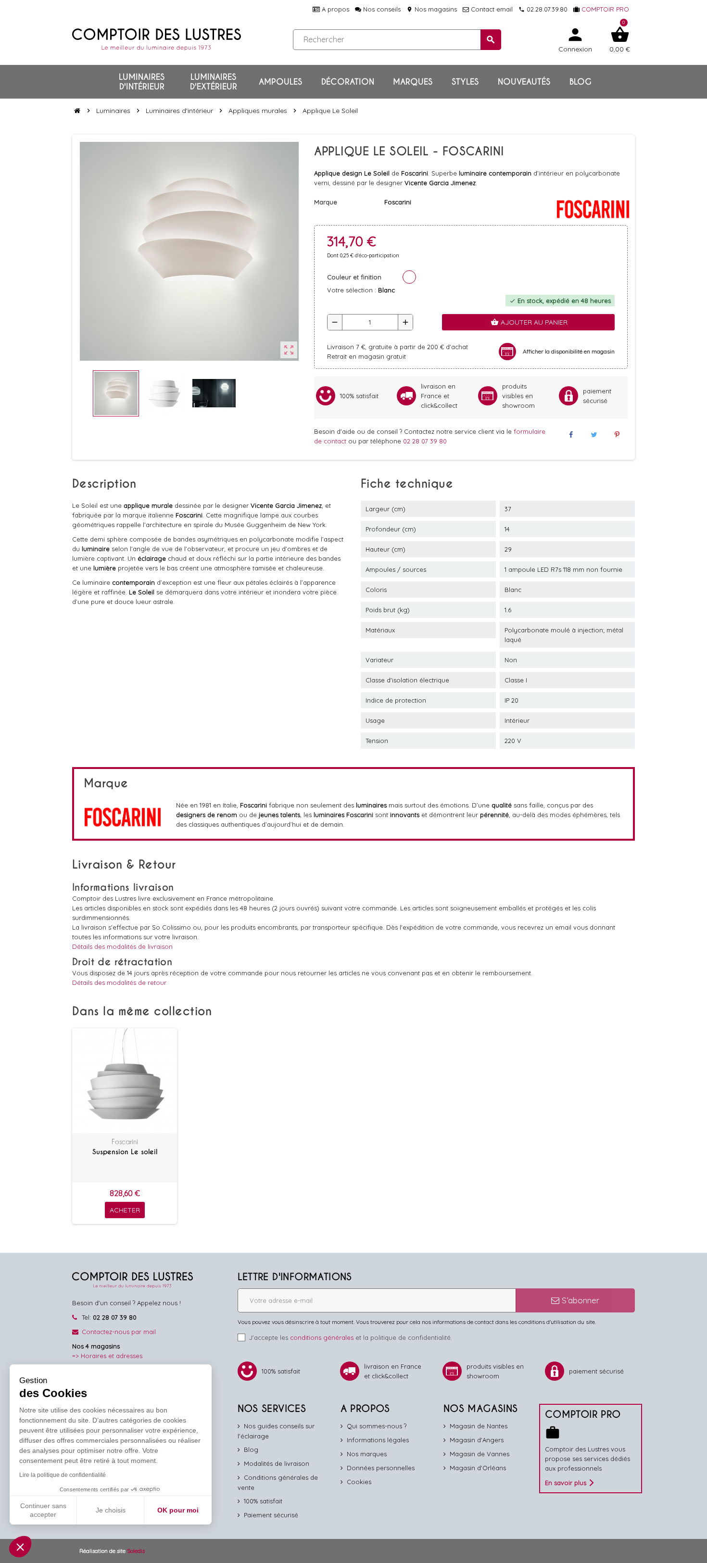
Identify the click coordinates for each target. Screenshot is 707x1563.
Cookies (359, 1482)
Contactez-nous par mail (119, 1332)
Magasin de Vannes (479, 1454)
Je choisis (111, 1510)
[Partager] (570, 435)
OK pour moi (178, 1510)
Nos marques (367, 1454)
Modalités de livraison (276, 1463)
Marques (412, 81)
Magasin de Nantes (478, 1426)
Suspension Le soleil (124, 1151)
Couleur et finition (354, 277)
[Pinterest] (617, 435)
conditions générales (322, 1337)
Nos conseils (381, 9)
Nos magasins (431, 9)
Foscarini (125, 1141)
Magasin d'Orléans (478, 1468)
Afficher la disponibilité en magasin (569, 351)
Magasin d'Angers (477, 1440)
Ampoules (280, 81)
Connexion (575, 39)
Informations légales (378, 1440)
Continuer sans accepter (43, 1510)
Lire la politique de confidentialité (62, 1475)
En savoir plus (565, 1483)
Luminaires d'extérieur (213, 82)
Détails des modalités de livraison (122, 946)
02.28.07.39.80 (543, 9)
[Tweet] (594, 435)
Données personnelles (381, 1468)
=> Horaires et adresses (107, 1356)
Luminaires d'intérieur (141, 82)
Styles (465, 81)
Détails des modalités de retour (119, 982)
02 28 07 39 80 (425, 441)
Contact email (491, 9)
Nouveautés (524, 81)
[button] (20, 1546)
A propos (334, 9)
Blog (580, 81)
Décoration (347, 81)
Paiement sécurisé (271, 1515)
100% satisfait (263, 1501)
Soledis (136, 1550)
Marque (325, 202)
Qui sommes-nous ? (376, 1426)
